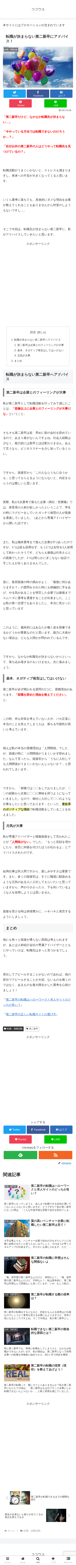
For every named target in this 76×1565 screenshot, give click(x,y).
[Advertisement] (38, 284)
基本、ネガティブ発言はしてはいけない (40, 350)
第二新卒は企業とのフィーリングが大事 (40, 345)
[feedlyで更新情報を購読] (20, 1155)
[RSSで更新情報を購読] (55, 1155)
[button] (68, 906)
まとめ (18, 360)
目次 (33, 332)
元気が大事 (23, 355)
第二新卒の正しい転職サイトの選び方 (31, 1014)
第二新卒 (33, 1028)
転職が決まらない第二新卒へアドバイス (37, 339)
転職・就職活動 (15, 1028)
